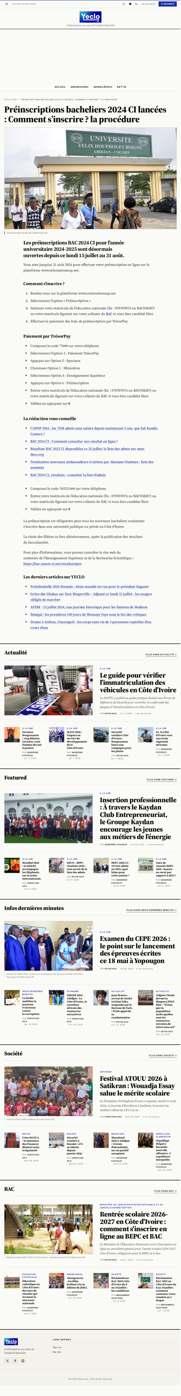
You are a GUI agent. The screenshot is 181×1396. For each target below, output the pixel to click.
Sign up (57, 1347)
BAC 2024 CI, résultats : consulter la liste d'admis (68, 474)
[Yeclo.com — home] (90, 17)
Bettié (121, 86)
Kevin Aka (111, 713)
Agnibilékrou (103, 86)
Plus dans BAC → (165, 1191)
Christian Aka (113, 1116)
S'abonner (167, 4)
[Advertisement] (90, 56)
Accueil (60, 86)
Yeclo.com (10, 99)
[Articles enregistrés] (130, 3)
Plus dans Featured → (162, 779)
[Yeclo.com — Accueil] (11, 1341)
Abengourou (80, 86)
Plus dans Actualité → (161, 654)
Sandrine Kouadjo (116, 844)
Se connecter (148, 4)
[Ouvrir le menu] (6, 3)
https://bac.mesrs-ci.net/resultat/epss (52, 563)
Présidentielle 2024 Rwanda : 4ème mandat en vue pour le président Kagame (89, 586)
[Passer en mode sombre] (136, 3)
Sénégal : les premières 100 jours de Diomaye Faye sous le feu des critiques (88, 614)
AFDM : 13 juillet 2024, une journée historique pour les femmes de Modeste (88, 607)
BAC (109, 313)
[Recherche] (123, 3)
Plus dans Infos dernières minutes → (152, 910)
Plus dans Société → (163, 1055)
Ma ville (57, 1352)
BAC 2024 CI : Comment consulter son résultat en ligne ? (74, 441)
